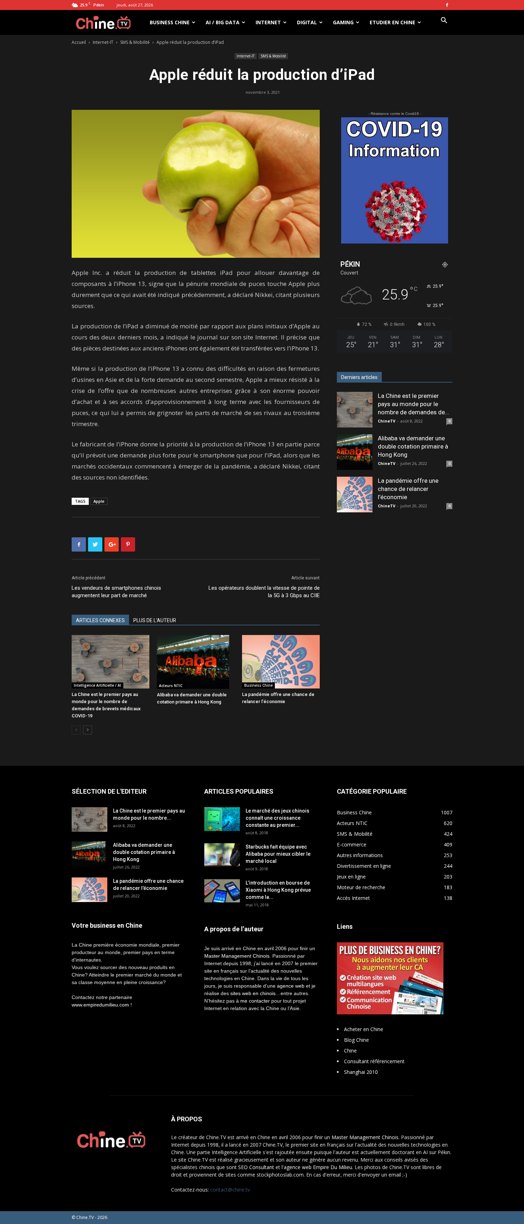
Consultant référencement (374, 1061)
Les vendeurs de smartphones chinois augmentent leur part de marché (116, 592)
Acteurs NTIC (171, 685)
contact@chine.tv (230, 1189)
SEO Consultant (256, 1167)
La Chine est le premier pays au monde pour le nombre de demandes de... (413, 404)
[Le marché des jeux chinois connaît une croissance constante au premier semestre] (222, 819)
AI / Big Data (223, 22)
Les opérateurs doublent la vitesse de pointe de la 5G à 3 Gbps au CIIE (264, 592)
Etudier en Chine (392, 22)
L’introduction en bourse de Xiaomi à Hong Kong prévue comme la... (278, 890)
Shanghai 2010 (361, 1072)
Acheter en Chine (363, 1029)
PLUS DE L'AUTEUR (154, 620)
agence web (290, 986)
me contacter (255, 1001)
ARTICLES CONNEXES (100, 620)
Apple (98, 501)
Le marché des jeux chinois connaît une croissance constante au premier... (277, 818)
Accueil (79, 42)
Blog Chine (356, 1039)
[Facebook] (447, 5)
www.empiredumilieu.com (100, 1005)
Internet (268, 22)
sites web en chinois (253, 993)
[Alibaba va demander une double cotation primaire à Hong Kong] (196, 661)
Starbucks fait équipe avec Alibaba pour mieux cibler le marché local (278, 854)
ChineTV (386, 421)
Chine (350, 1050)
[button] (443, 21)
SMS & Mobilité (135, 42)
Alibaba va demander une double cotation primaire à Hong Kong (413, 446)
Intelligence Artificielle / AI (97, 685)
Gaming (343, 22)
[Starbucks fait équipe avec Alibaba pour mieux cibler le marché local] (222, 854)
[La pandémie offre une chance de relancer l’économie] (281, 661)
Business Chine (170, 22)
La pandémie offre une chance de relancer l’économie (408, 489)
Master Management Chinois (236, 956)
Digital (307, 22)
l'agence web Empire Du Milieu (317, 1167)
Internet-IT (103, 42)
